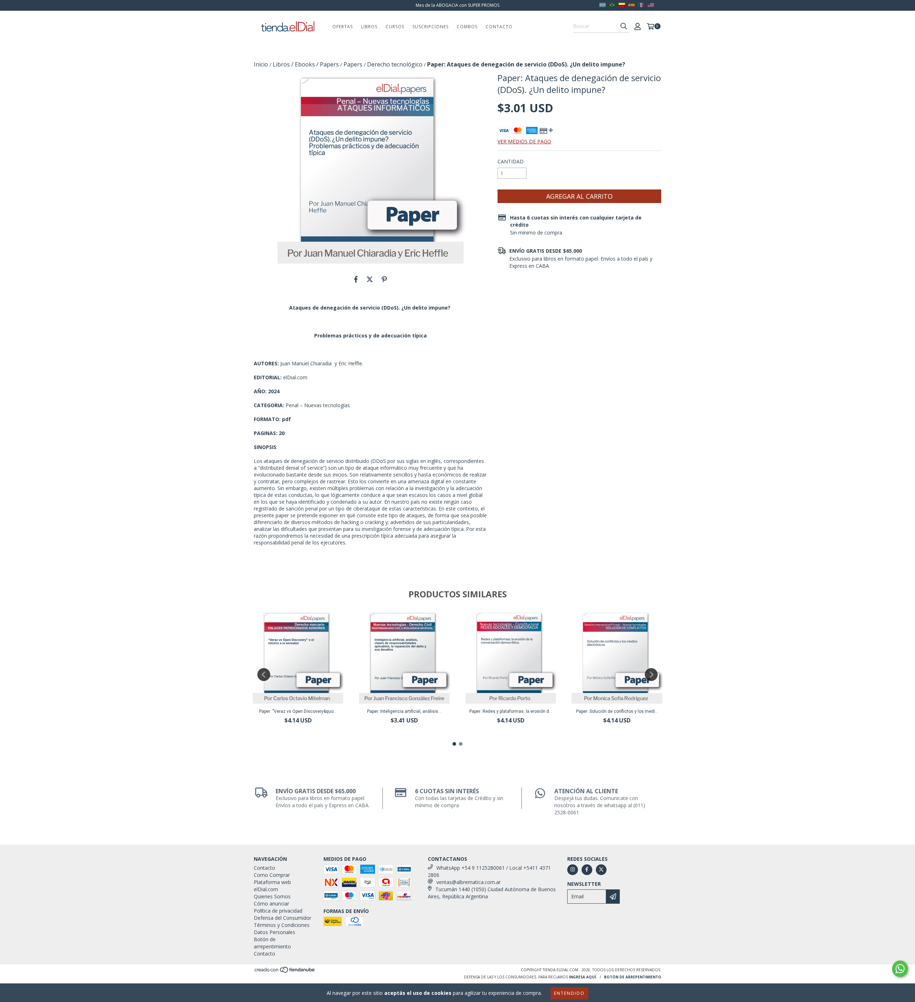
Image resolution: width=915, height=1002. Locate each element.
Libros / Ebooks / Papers (306, 64)
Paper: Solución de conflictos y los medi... (617, 711)
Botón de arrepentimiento (272, 943)
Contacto (499, 27)
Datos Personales (274, 932)
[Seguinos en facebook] (587, 869)
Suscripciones (430, 27)
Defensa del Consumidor (282, 917)
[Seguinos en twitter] (601, 869)
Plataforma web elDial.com (272, 886)
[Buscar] (623, 26)
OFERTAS (342, 27)
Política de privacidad (278, 910)
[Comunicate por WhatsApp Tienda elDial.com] (900, 969)
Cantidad (511, 161)
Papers (352, 64)
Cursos (395, 27)
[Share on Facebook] (356, 279)
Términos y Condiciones (282, 925)
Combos (467, 27)
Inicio (261, 64)
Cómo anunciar (271, 903)
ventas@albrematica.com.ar (468, 882)
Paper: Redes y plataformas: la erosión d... (510, 711)
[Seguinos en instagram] (572, 869)
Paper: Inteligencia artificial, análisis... (404, 711)
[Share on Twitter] (369, 279)
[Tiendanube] (285, 971)
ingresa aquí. (583, 976)
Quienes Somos (272, 896)
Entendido (569, 993)
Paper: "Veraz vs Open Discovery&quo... (298, 711)
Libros (369, 27)
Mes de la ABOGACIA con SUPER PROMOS (457, 5)
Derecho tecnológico (394, 64)
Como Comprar (272, 875)
